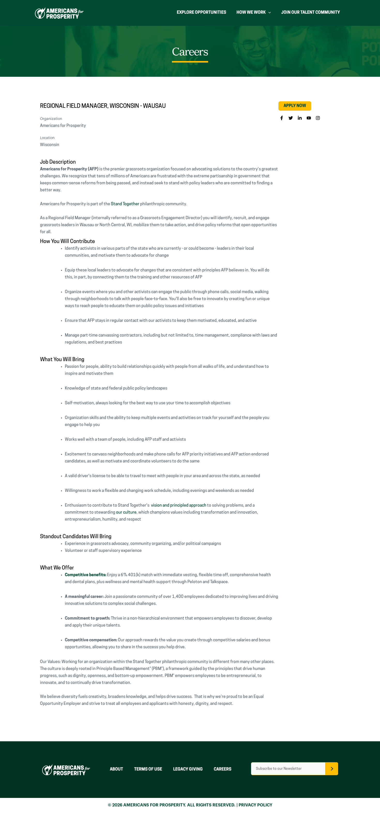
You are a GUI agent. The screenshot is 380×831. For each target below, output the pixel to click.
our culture (126, 512)
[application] (268, 12)
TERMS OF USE (148, 769)
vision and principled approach (178, 506)
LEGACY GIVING (188, 769)
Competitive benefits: (85, 575)
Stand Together (125, 204)
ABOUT (116, 769)
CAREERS (222, 769)
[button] (281, 118)
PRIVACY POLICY (255, 805)
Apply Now (295, 106)
